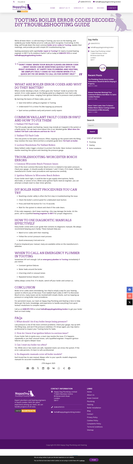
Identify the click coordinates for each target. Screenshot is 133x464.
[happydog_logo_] (22, 8)
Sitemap (90, 430)
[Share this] (32, 368)
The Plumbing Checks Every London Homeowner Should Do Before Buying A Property (102, 81)
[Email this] (27, 368)
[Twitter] (130, 302)
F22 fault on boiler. (70, 141)
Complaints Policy (94, 423)
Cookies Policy (92, 420)
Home (89, 392)
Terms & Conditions (95, 427)
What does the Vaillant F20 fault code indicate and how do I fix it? (47, 130)
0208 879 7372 (64, 53)
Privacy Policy (92, 417)
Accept (94, 460)
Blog (89, 411)
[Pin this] (48, 368)
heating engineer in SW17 (43, 213)
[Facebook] (130, 290)
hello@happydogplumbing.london (28, 55)
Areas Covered (92, 398)
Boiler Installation (94, 408)
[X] (13, 1)
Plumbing (92, 142)
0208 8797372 (59, 407)
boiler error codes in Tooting (59, 45)
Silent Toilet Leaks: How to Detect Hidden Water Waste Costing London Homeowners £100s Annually (101, 108)
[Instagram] (130, 296)
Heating (92, 145)
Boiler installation (95, 148)
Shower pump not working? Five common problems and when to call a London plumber (102, 94)
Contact (90, 414)
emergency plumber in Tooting (55, 259)
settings (82, 460)
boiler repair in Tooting (47, 51)
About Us (90, 395)
